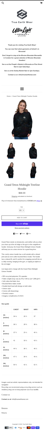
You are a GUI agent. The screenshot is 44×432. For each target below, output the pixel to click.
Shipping (14, 196)
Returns (4, 413)
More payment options (22, 228)
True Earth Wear (27, 424)
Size (21, 207)
